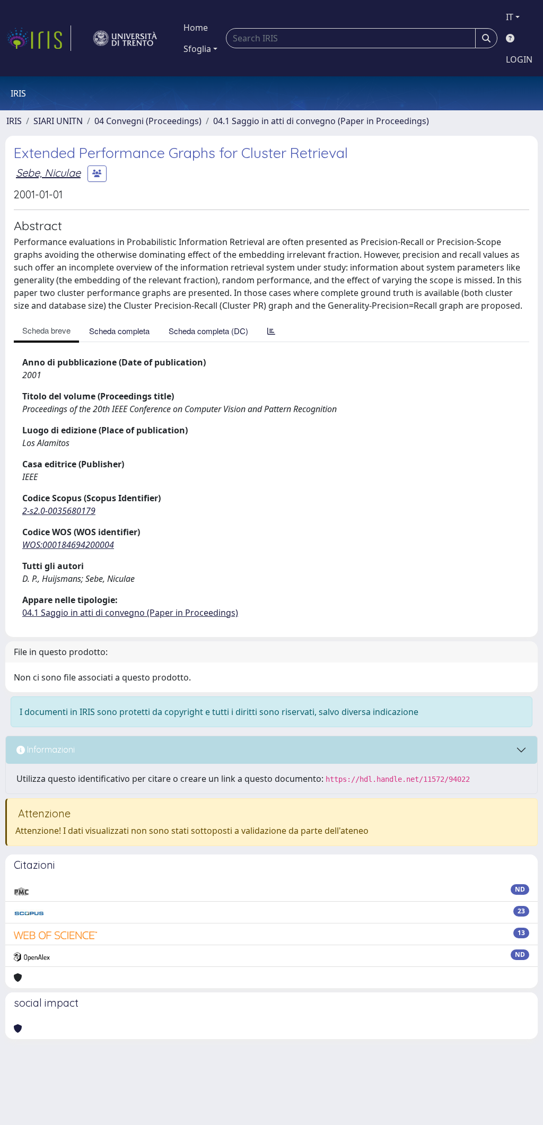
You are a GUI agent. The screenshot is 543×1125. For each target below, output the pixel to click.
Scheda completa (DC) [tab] (208, 330)
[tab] (271, 330)
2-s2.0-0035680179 (58, 511)
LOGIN (519, 59)
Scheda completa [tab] (119, 330)
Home (195, 27)
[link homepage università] (125, 38)
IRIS (14, 121)
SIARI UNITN (58, 121)
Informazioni (50, 749)
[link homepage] (38, 38)
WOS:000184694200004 (68, 545)
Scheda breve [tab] (46, 330)
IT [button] (509, 17)
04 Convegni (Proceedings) (148, 121)
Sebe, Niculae (48, 172)
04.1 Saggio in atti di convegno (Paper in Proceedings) (321, 121)
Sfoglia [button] (197, 49)
